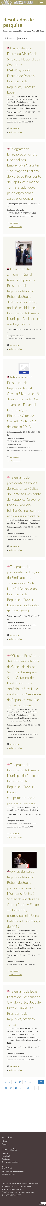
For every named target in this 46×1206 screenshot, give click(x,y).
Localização (6, 1156)
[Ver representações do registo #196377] (24, 253)
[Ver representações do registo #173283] (24, 859)
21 (36, 1082)
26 (21, 1088)
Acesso (5, 1144)
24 (11, 1088)
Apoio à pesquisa (8, 1174)
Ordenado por (10, 38)
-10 (14, 1082)
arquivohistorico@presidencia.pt (21, 1192)
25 (16, 1088)
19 (25, 1082)
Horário (5, 1153)
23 (6, 1088)
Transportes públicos (10, 1162)
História (5, 1141)
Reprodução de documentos (13, 1171)
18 (20, 1082)
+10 (27, 1088)
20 (30, 1082)
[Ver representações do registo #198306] (24, 368)
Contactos (6, 1159)
